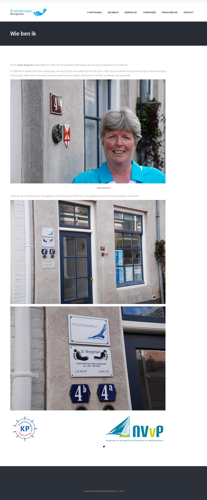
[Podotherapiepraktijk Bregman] (28, 12)
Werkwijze (131, 12)
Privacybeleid (170, 12)
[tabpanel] (57, 429)
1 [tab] (103, 447)
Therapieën (149, 12)
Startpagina (94, 12)
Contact (189, 12)
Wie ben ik (113, 12)
